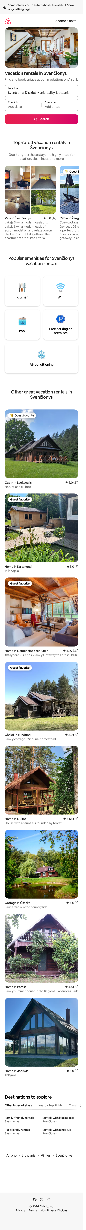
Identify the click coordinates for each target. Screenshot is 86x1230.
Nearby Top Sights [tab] (50, 1105)
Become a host (65, 21)
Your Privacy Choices (54, 1210)
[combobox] (41, 92)
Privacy (20, 1210)
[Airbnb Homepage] (8, 21)
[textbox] (23, 106)
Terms (33, 1210)
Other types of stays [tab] (18, 1105)
